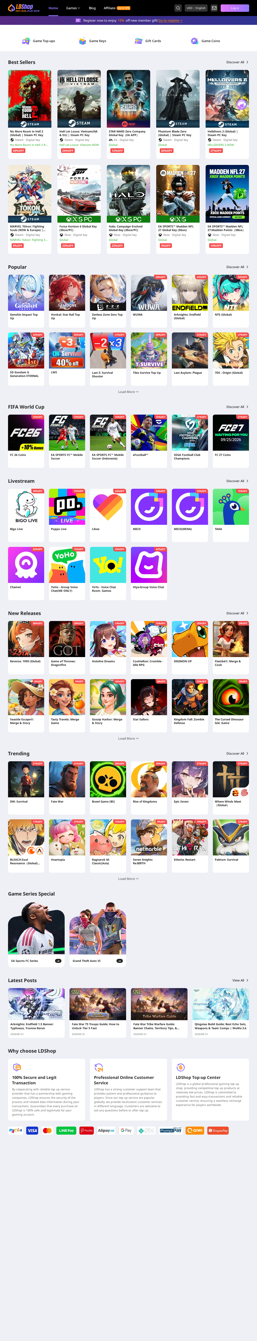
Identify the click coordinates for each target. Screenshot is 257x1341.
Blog (92, 8)
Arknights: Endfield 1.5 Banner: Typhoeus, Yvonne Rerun (32, 1026)
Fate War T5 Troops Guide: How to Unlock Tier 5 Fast (95, 1026)
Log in (235, 8)
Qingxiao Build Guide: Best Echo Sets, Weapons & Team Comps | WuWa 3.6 (220, 1026)
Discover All (235, 62)
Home (53, 8)
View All (238, 980)
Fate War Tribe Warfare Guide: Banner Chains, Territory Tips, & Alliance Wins (155, 1026)
